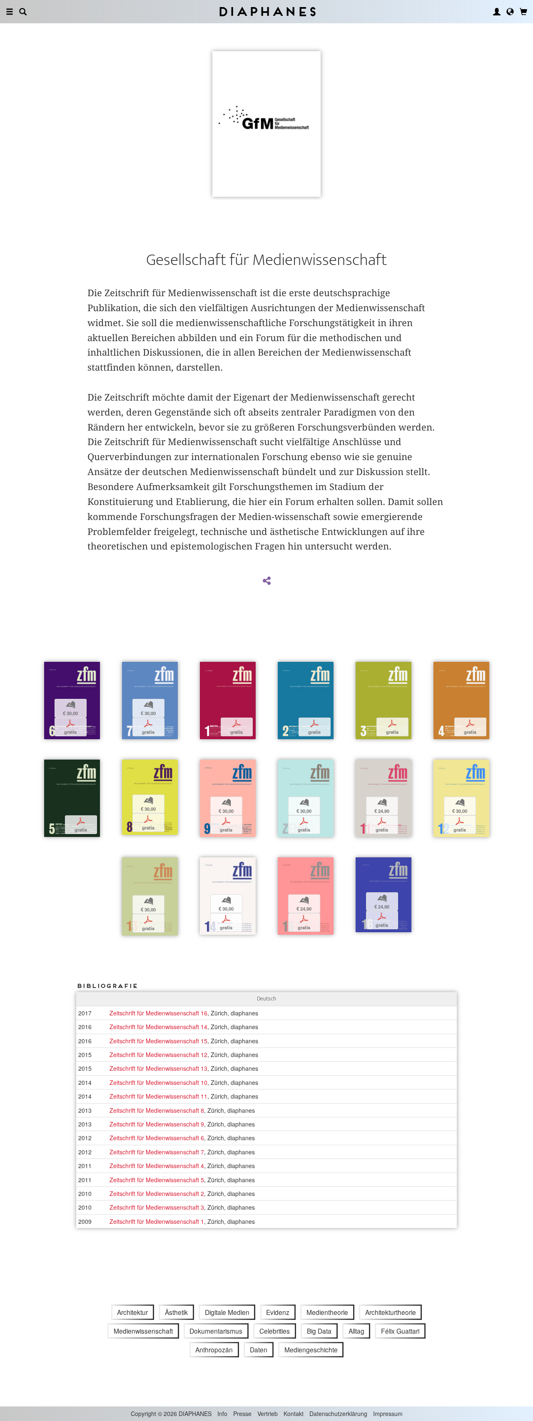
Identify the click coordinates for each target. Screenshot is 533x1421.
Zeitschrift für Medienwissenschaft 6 (157, 1138)
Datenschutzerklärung (338, 1413)
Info (222, 1413)
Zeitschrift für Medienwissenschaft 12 (158, 1054)
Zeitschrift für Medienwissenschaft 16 (158, 1013)
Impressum (388, 1413)
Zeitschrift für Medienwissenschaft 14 (158, 1026)
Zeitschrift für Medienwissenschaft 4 (157, 1165)
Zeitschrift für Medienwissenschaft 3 (157, 1207)
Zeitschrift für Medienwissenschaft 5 (157, 1180)
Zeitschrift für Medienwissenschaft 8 (157, 1110)
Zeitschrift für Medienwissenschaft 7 (157, 1152)
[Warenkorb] (523, 11)
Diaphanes (267, 11)
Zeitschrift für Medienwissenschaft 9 (157, 1124)
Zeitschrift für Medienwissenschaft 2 (157, 1193)
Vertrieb (267, 1413)
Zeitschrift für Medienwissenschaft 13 (158, 1068)
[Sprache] (510, 11)
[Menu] (9, 11)
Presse (242, 1413)
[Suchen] (23, 11)
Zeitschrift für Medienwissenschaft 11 (158, 1096)
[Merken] (50, 669)
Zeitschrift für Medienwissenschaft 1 (157, 1221)
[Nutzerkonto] (497, 11)
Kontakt (294, 1413)
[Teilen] (266, 581)
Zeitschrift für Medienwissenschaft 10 (158, 1082)
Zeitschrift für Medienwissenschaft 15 (158, 1041)
